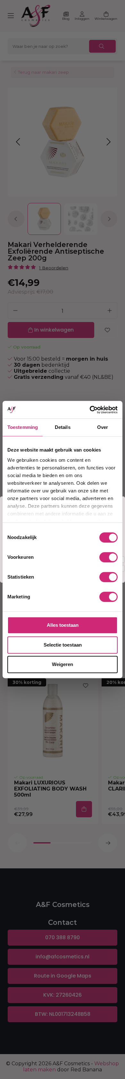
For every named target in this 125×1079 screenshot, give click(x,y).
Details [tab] (63, 427)
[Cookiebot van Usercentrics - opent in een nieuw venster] (90, 410)
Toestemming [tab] (22, 427)
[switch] (108, 557)
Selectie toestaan (63, 645)
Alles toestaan (63, 625)
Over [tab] (102, 427)
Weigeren (62, 664)
